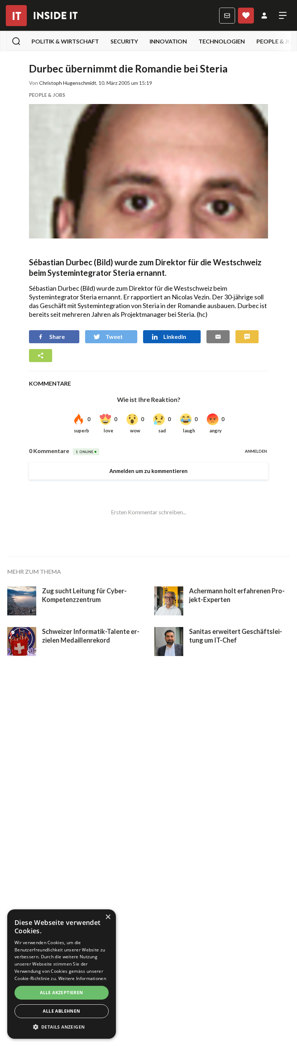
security (124, 41)
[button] (61, 1027)
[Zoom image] (148, 171)
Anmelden (264, 15)
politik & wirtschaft (65, 41)
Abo (246, 16)
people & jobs (47, 95)
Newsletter (227, 16)
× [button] (107, 917)
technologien (221, 41)
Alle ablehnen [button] (61, 1011)
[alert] (61, 974)
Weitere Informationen (82, 978)
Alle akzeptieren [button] (61, 992)
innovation (168, 41)
